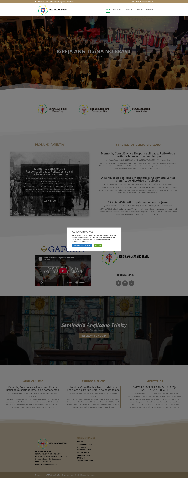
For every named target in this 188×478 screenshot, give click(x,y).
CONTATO (149, 10)
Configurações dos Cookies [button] (82, 245)
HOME (108, 10)
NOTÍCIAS (140, 10)
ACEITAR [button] (98, 245)
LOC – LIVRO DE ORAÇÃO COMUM (142, 2)
